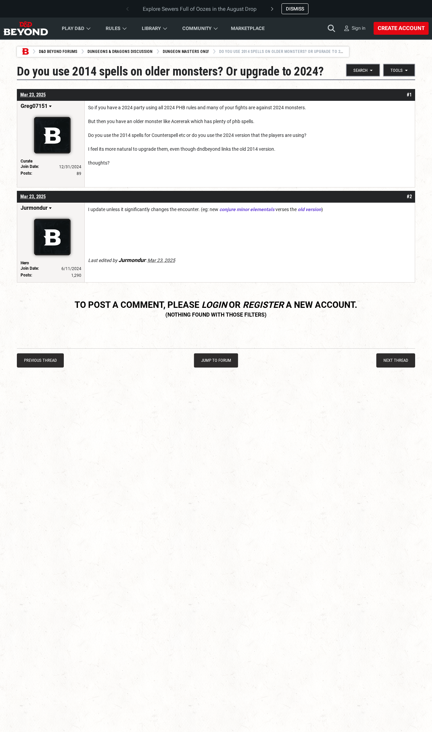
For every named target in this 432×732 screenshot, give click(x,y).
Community (197, 28)
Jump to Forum (216, 360)
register (263, 305)
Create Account (401, 28)
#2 (409, 196)
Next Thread (395, 360)
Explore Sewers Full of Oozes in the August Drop (199, 9)
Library (151, 28)
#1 (409, 94)
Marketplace (248, 28)
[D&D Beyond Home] (25, 28)
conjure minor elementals (246, 209)
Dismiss (295, 8)
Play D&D (73, 28)
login (214, 305)
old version (309, 209)
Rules (113, 28)
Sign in (359, 28)
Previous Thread (40, 360)
